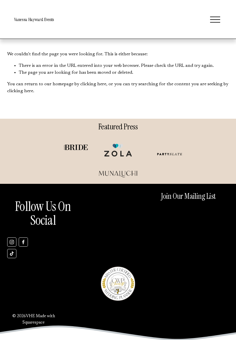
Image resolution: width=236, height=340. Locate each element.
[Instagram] (11, 242)
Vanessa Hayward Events (34, 19)
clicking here (93, 84)
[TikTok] (11, 253)
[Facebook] (23, 242)
